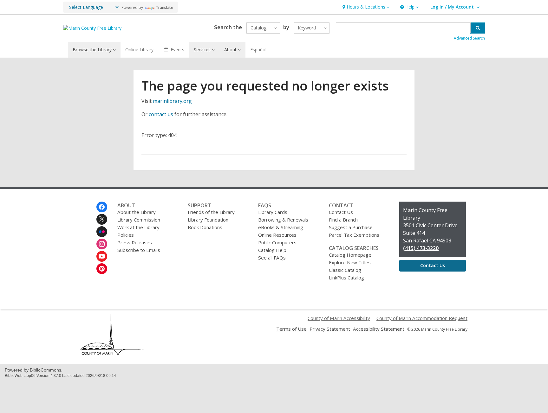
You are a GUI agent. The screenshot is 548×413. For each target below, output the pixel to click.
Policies (125, 235)
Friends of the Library (211, 212)
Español (258, 50)
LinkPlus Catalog (346, 277)
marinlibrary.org (172, 100)
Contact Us (341, 212)
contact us (161, 114)
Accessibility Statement (378, 329)
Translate (164, 7)
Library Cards (272, 212)
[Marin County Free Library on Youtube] (101, 256)
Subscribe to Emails (138, 250)
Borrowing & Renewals (283, 219)
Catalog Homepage (350, 255)
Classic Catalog (345, 270)
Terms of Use (291, 329)
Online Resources (277, 235)
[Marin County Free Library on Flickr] (101, 231)
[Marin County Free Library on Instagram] (101, 244)
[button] (365, 7)
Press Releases (134, 242)
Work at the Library (138, 227)
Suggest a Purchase (351, 227)
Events (177, 50)
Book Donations (205, 227)
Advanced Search (469, 38)
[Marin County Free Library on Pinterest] (101, 268)
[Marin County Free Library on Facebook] (101, 207)
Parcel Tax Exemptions (354, 235)
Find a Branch (343, 219)
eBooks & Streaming (280, 227)
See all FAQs (272, 257)
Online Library (139, 50)
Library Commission (138, 219)
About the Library (136, 212)
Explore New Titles (350, 262)
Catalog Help (272, 250)
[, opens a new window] (112, 354)
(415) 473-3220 (421, 248)
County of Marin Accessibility (339, 318)
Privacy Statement (330, 329)
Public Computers (277, 242)
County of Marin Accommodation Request (421, 318)
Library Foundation (208, 219)
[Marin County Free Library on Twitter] (101, 219)
